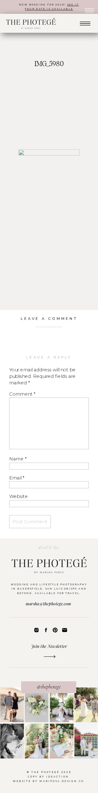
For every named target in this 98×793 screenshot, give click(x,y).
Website (18, 496)
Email (16, 477)
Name (17, 459)
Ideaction (57, 776)
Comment (22, 394)
